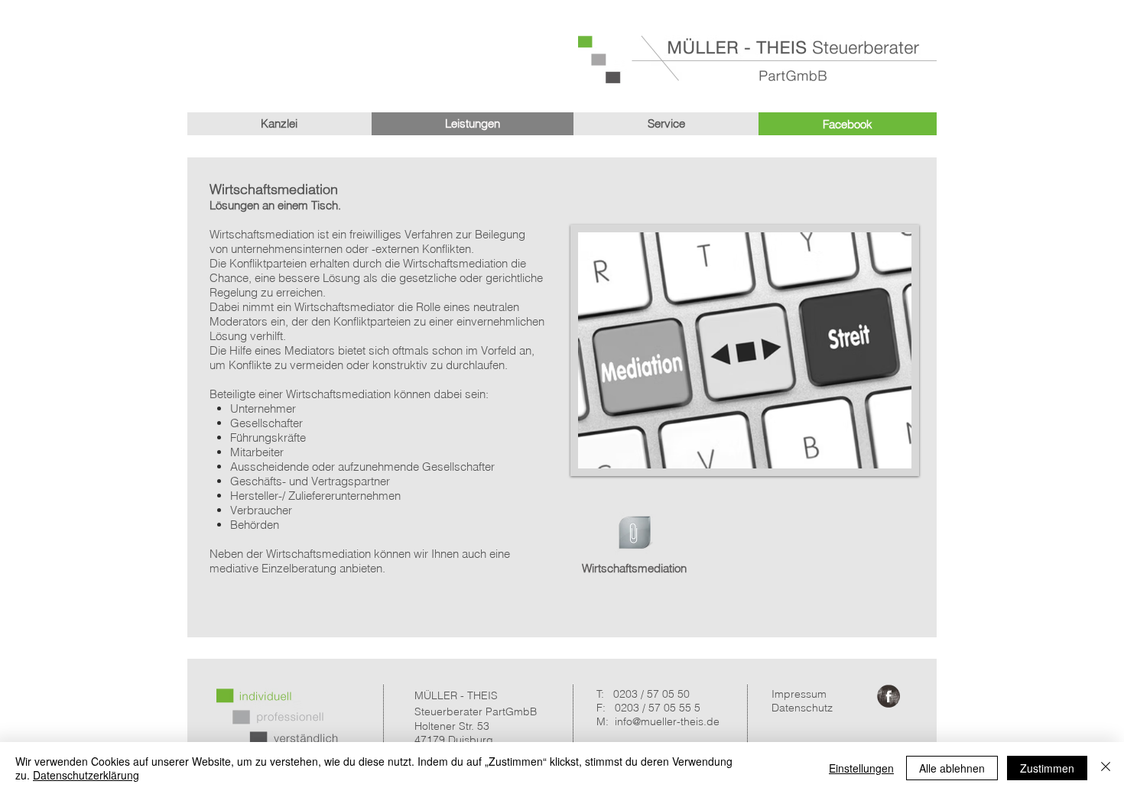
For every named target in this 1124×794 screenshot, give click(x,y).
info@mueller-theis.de (667, 721)
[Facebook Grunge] (888, 696)
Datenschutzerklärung (86, 775)
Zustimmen (1047, 768)
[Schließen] (1105, 768)
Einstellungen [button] (861, 768)
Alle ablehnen (952, 768)
